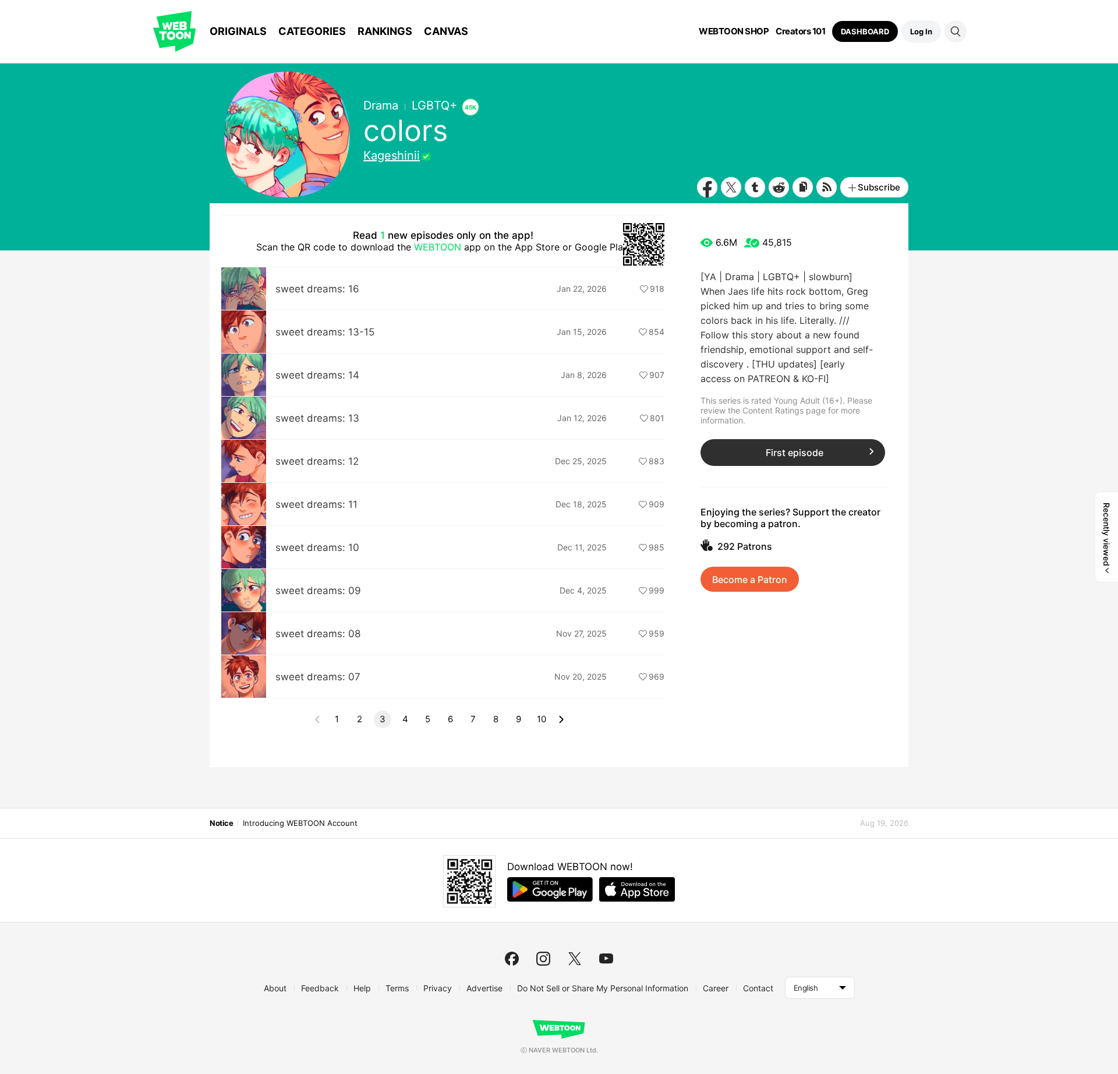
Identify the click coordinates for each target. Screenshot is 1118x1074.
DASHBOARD (865, 31)
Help (362, 988)
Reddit (779, 187)
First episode (794, 452)
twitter (574, 958)
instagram (543, 958)
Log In (921, 31)
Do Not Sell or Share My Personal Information (602, 988)
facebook (512, 958)
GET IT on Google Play (550, 889)
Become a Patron (749, 579)
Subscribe (879, 187)
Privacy (437, 988)
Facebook (707, 187)
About (275, 988)
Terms (397, 988)
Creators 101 (800, 31)
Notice (221, 823)
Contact (758, 988)
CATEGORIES (312, 31)
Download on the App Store (637, 889)
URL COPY (802, 187)
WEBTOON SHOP (734, 31)
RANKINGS (385, 31)
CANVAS (446, 31)
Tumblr (755, 187)
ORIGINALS (238, 31)
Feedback (320, 988)
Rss (826, 187)
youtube (606, 958)
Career (715, 988)
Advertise (484, 988)
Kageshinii (391, 155)
